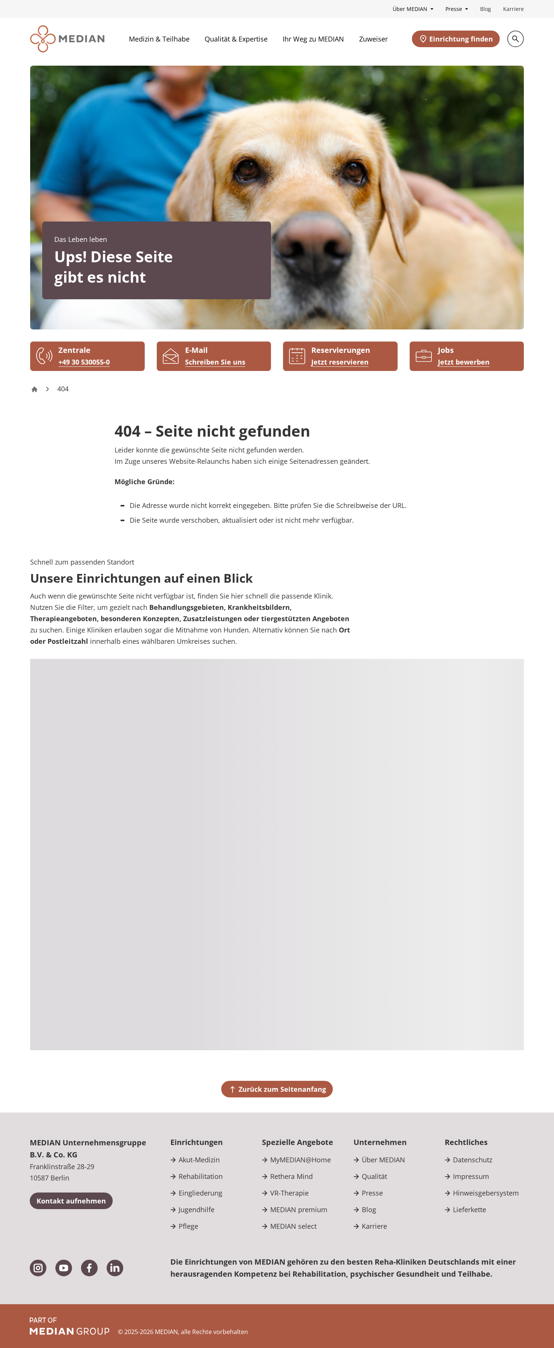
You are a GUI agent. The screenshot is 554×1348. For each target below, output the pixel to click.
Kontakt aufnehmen (71, 1200)
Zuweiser (373, 38)
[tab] (475, 689)
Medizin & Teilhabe (159, 38)
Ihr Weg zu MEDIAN (313, 38)
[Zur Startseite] (67, 38)
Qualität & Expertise (236, 38)
